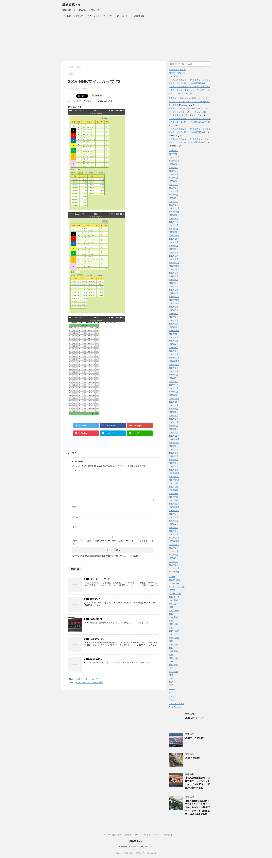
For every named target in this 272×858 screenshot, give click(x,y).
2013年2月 (173, 429)
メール (75, 517)
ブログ (172, 688)
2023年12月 (174, 157)
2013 (171, 621)
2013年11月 (174, 398)
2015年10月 (174, 334)
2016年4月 (173, 313)
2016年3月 (173, 317)
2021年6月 (173, 174)
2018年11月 (174, 235)
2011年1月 (173, 500)
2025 (171, 685)
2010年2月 (173, 531)
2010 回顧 (173, 600)
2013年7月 (173, 412)
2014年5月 (173, 381)
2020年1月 (173, 205)
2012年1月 (173, 470)
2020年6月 (173, 188)
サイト (75, 527)
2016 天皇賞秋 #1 (94, 639)
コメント (76, 470)
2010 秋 (172, 604)
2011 (171, 607)
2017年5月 (173, 279)
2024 (171, 682)
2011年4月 (173, 490)
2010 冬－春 (174, 597)
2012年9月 (173, 446)
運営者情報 (139, 16)
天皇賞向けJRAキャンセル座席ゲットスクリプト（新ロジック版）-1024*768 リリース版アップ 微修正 (189, 101)
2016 (73, 446)
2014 (171, 627)
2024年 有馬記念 (177, 73)
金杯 (171, 692)
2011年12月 (174, 473)
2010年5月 (173, 521)
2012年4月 (173, 460)
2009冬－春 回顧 (177, 587)
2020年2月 (173, 201)
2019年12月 (174, 208)
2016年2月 (173, 320)
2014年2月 (173, 392)
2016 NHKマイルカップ (87, 679)
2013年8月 (173, 409)
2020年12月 (174, 181)
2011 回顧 (174, 610)
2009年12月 (174, 538)
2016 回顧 (173, 644)
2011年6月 (173, 483)
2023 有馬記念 (175, 76)
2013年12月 (174, 395)
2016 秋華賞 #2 (92, 599)
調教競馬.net (71, 5)
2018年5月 (173, 249)
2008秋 (172, 576)
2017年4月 (173, 283)
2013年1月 (173, 432)
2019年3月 (173, 225)
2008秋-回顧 (174, 580)
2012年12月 (174, 436)
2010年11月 (174, 507)
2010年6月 (173, 517)
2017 (171, 648)
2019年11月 (174, 212)
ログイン (173, 697)
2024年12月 (174, 154)
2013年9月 (173, 405)
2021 (171, 675)
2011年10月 (174, 480)
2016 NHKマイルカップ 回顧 (89, 682)
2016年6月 (173, 307)
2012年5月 (173, 456)
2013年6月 (173, 415)
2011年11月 (174, 476)
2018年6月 (173, 246)
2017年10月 (174, 269)
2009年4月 (173, 555)
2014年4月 (173, 385)
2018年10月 (174, 239)
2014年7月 (173, 375)
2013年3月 (173, 426)
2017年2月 (173, 290)
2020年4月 (173, 195)
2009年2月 (173, 561)
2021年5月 (173, 178)
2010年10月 (174, 510)
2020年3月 (173, 198)
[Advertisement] (136, 40)
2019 (171, 661)
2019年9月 (173, 218)
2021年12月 (174, 161)
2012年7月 (173, 449)
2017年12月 (174, 263)
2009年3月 (173, 558)
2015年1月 (173, 354)
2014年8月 (173, 371)
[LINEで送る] (97, 95)
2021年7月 (173, 171)
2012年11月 (174, 439)
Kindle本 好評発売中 (73, 16)
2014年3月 (173, 388)
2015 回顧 (174, 638)
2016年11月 (174, 300)
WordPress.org (175, 707)
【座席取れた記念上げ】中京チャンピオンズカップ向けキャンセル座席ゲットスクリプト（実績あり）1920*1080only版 (189, 90)
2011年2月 (173, 497)
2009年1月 (173, 565)
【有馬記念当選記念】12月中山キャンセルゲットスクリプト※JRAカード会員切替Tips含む (197, 782)
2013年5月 (173, 419)
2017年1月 (173, 293)
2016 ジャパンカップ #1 (97, 579)
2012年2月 (173, 466)
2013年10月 (174, 402)
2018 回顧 (173, 658)
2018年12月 (174, 232)
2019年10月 (174, 215)
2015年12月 (174, 327)
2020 (171, 668)
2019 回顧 (173, 665)
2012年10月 (174, 443)
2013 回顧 (173, 624)
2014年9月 (173, 368)
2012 (171, 614)
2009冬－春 (174, 583)
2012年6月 (173, 453)
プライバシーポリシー (120, 16)
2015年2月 (173, 351)
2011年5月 (173, 487)
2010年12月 (174, 504)
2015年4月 (173, 344)
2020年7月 (173, 184)
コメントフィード (176, 703)
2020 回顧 (173, 671)
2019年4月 (173, 222)
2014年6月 (173, 378)
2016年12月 (174, 296)
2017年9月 (173, 273)
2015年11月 (174, 330)
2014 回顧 (174, 631)
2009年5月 (173, 551)
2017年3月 (173, 286)
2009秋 (172, 590)
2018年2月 (173, 259)
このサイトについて (96, 16)
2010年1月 (173, 534)
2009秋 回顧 (175, 593)
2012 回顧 (173, 617)
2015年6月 (173, 337)
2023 (171, 678)
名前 (74, 506)
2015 (171, 634)
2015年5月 (173, 341)
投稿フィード (174, 700)
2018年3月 (173, 256)
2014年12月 (174, 358)
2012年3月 (173, 463)
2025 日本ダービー (177, 69)
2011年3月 (173, 493)
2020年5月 (173, 191)
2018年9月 (173, 242)
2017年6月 (173, 276)
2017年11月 (174, 266)
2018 (171, 655)
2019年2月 (173, 229)
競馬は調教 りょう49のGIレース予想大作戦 (136, 847)
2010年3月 (173, 527)
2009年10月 (174, 544)
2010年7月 (173, 514)
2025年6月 (173, 150)
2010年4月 (173, 524)
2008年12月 (174, 568)
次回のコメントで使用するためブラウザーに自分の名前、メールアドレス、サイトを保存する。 (113, 542)
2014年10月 (174, 364)
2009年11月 (174, 541)
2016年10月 (174, 303)
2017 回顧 (173, 651)
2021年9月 (173, 167)
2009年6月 (173, 548)
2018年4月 (173, 252)
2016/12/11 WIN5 (93, 659)
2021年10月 (174, 164)
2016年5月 (173, 310)
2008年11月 (174, 572)
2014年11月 (174, 361)
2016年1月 (173, 324)
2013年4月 (173, 422)
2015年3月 (173, 347)
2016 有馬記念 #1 (93, 619)
